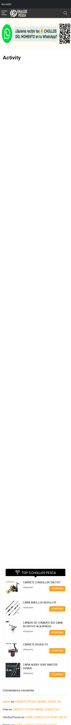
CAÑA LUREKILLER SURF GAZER (46, 717)
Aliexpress (28, 587)
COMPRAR (57, 588)
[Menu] (4, 13)
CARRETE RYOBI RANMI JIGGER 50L (38, 701)
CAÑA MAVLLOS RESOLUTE (39, 602)
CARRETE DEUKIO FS (35, 644)
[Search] (65, 13)
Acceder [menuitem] (6, 4)
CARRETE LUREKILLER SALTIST (42, 582)
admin (6, 701)
